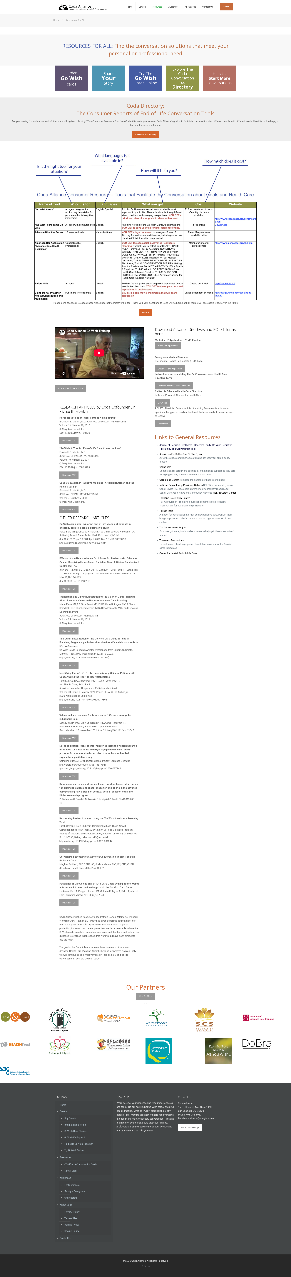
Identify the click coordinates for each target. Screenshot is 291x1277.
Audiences (65, 1177)
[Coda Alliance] (83, 7)
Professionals (72, 1185)
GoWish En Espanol (74, 1137)
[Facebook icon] (142, 1266)
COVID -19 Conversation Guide (80, 1164)
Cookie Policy (71, 1231)
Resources (65, 1157)
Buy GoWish (70, 1118)
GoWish (64, 1111)
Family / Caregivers (74, 1191)
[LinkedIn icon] (149, 1266)
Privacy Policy (72, 1212)
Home (56, 20)
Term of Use (70, 1218)
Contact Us (65, 1238)
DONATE (226, 7)
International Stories (75, 1124)
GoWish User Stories (75, 1131)
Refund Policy (71, 1224)
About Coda (66, 1204)
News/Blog (70, 1170)
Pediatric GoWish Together (78, 1143)
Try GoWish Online (74, 1150)
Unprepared (70, 1197)
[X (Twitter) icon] (145, 1266)
